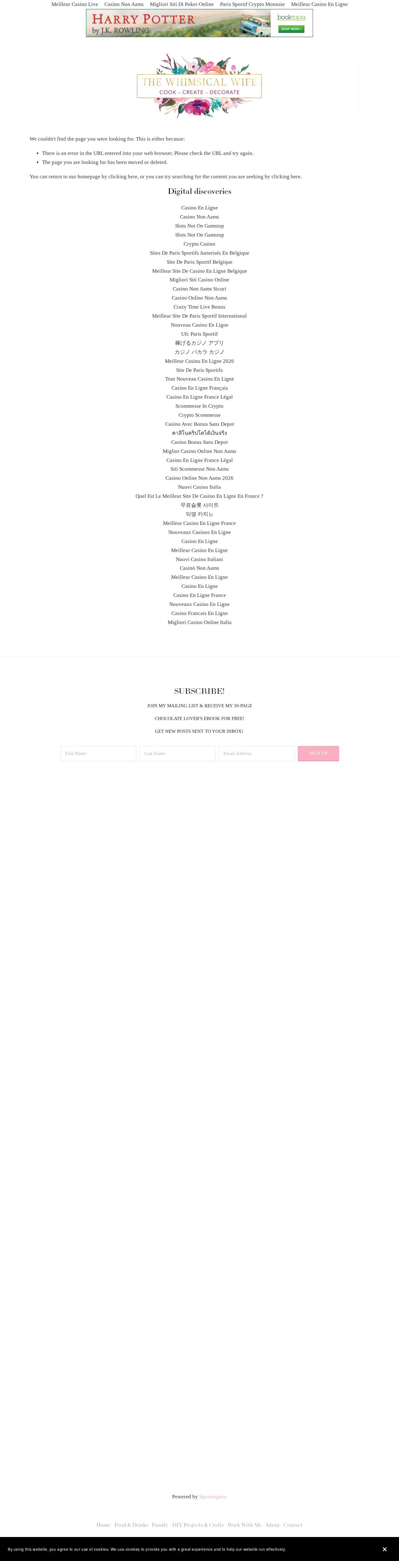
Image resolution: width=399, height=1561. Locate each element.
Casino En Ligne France (199, 595)
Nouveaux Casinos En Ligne (199, 532)
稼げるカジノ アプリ (199, 343)
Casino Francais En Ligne (199, 613)
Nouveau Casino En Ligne (199, 325)
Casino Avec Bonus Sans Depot (199, 424)
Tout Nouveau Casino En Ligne (199, 379)
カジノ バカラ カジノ (200, 352)
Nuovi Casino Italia (199, 487)
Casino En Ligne (199, 208)
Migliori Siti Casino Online (199, 280)
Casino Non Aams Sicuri (199, 289)
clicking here (122, 177)
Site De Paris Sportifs (199, 370)
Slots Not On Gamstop (199, 226)
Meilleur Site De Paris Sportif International (199, 316)
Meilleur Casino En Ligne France (199, 523)
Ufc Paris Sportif (199, 334)
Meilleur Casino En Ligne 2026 (199, 361)
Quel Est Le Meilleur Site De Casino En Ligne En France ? (199, 496)
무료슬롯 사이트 (199, 505)
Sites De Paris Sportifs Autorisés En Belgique (199, 253)
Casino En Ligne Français (199, 388)
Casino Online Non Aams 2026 (199, 478)
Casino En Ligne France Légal (199, 397)
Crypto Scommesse (200, 415)
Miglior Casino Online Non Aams (199, 451)
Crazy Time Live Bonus (199, 307)
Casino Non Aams (199, 217)
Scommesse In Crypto (199, 406)
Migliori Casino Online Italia (200, 622)
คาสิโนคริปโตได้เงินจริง (199, 433)
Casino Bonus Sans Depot (199, 442)
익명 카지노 (200, 514)
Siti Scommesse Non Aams (200, 469)
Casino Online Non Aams (199, 298)
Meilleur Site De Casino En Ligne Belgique (199, 271)
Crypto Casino (199, 244)
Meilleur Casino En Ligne (199, 550)
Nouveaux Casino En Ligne (199, 604)
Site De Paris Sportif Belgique (200, 262)
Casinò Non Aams (199, 568)
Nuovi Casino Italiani (199, 559)
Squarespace (213, 1497)
